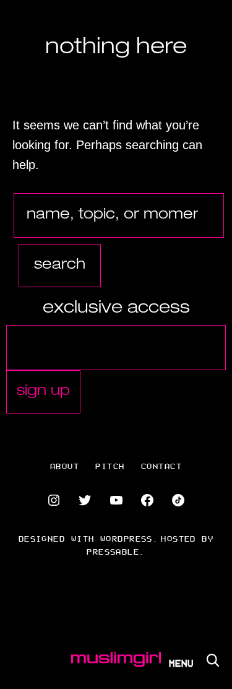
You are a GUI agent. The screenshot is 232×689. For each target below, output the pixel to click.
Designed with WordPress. (89, 538)
